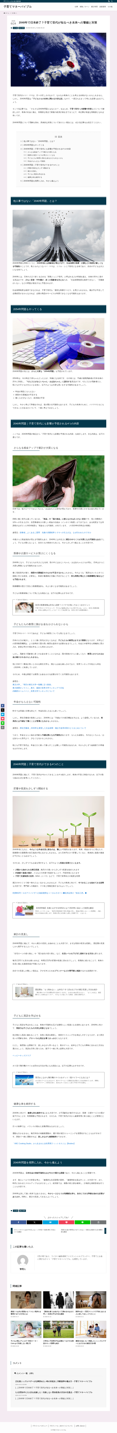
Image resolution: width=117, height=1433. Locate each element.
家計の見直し (32, 171)
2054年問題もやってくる (34, 145)
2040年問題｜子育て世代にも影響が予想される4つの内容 (47, 149)
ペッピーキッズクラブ (22, 1056)
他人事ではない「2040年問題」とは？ (39, 141)
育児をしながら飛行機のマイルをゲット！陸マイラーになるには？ (62, 1077)
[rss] (108, 1)
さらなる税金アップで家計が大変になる (42, 152)
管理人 (23, 1269)
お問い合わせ (80, 1426)
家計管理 (21, 28)
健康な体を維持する (35, 177)
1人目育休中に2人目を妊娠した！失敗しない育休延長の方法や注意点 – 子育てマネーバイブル (53, 1392)
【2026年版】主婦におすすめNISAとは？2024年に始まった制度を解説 (64, 908)
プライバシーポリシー (39, 1426)
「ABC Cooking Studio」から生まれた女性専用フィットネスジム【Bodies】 (44, 1144)
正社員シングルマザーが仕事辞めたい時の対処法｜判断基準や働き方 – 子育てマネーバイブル (53, 1381)
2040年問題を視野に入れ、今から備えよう (41, 181)
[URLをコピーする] (98, 1222)
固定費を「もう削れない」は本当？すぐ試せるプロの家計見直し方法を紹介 (66, 990)
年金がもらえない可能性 (36, 161)
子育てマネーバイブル (18, 6)
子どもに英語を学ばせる (36, 174)
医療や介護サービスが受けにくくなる (41, 155)
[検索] (111, 1)
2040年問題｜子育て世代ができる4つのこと (42, 165)
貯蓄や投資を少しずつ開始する (39, 168)
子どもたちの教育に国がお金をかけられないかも (45, 158)
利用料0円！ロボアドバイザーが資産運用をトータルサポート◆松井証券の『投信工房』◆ (50, 893)
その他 (15, 28)
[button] (18, 1222)
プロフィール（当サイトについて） (61, 1426)
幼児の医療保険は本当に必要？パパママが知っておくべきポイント (62, 605)
